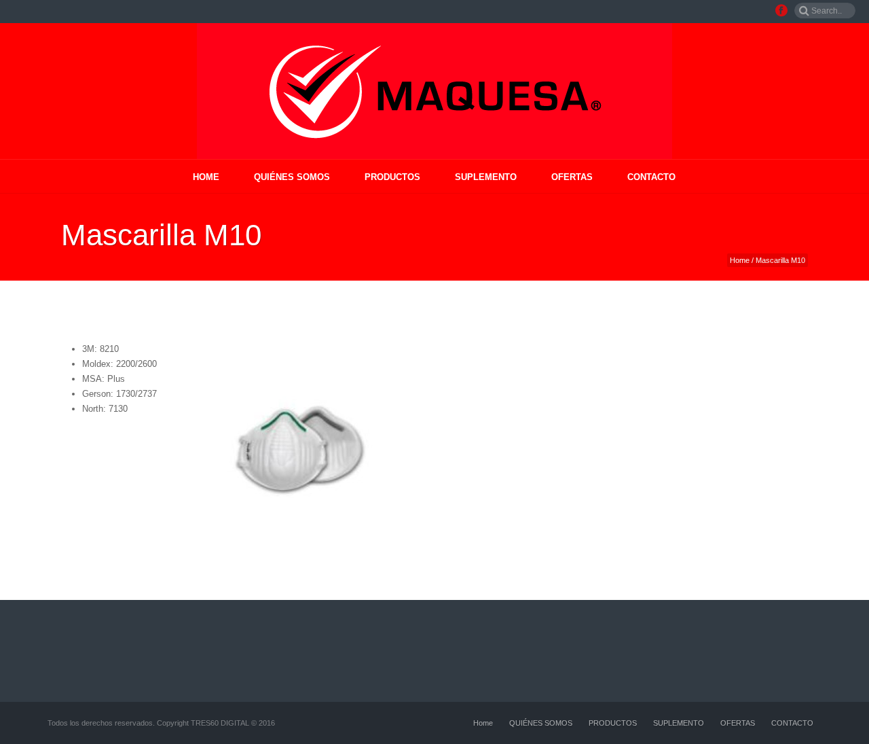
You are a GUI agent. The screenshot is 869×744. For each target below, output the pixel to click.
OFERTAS (572, 177)
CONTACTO (651, 177)
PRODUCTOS (392, 177)
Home (206, 177)
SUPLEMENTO (486, 177)
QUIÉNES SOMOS (292, 177)
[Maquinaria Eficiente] (434, 91)
